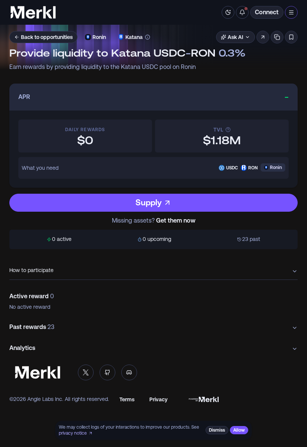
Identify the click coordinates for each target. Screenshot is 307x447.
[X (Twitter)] (86, 372)
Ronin (99, 37)
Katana (134, 37)
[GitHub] (107, 372)
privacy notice (73, 433)
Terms (126, 399)
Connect (267, 12)
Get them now (175, 221)
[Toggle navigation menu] (291, 12)
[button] (262, 37)
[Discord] (129, 372)
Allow (239, 430)
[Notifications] (242, 12)
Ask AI (235, 37)
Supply (149, 202)
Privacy (158, 399)
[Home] (33, 12)
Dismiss (217, 430)
